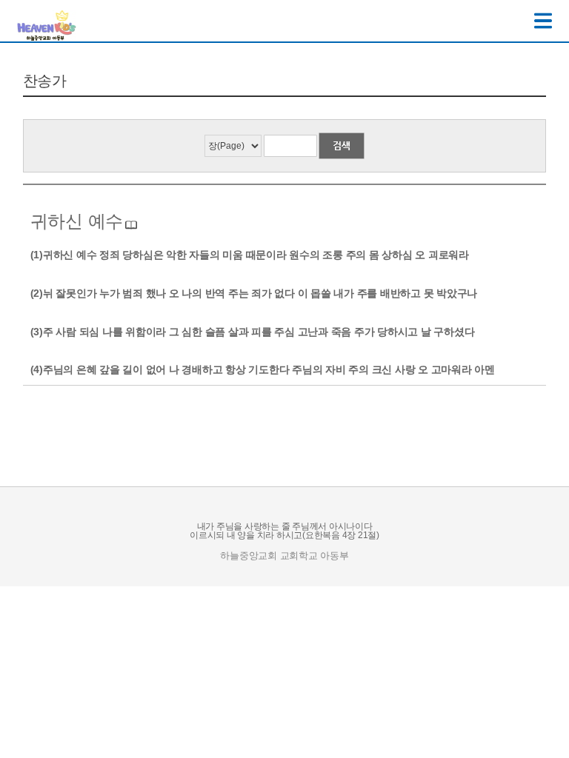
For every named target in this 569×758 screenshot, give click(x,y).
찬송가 (45, 81)
